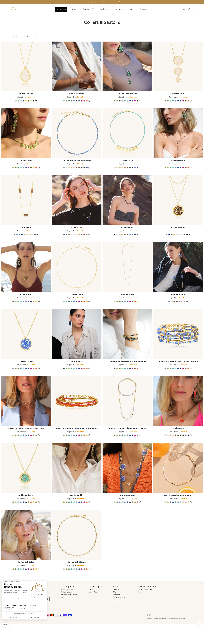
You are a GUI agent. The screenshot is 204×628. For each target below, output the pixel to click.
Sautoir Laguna (127, 495)
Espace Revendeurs (145, 589)
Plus (89, 101)
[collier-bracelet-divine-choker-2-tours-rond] (77, 401)
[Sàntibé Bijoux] (12, 9)
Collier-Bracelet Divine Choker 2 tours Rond (76, 428)
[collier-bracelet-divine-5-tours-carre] (127, 401)
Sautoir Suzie (127, 294)
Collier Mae (178, 428)
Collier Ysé (76, 227)
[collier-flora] (127, 200)
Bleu (76, 101)
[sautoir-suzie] (127, 267)
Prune (84, 234)
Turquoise (71, 101)
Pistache (18, 101)
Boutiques (143, 9)
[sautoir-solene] (178, 267)
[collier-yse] (77, 200)
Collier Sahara (26, 294)
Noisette (66, 234)
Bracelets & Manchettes (69, 594)
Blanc (66, 167)
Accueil (11, 37)
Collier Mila (127, 160)
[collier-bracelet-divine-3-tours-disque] (127, 334)
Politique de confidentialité (160, 618)
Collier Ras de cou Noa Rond (77, 160)
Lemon (66, 101)
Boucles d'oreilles (67, 589)
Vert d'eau (16, 301)
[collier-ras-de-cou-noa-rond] (77, 133)
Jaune (26, 101)
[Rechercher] (189, 9)
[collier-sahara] (26, 267)
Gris (33, 101)
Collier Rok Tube (26, 562)
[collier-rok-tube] (26, 535)
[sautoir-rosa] (77, 334)
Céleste (74, 101)
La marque (119, 9)
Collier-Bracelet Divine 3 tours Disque (127, 361)
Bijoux (74, 9)
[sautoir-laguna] (127, 468)
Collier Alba (178, 93)
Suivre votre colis (119, 597)
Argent (87, 234)
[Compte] (184, 9)
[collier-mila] (127, 133)
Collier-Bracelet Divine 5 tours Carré (127, 428)
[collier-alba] (178, 66)
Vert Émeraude (120, 101)
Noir (36, 101)
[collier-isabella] (26, 468)
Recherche (149, 618)
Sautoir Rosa (76, 361)
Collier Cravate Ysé (127, 93)
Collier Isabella (25, 495)
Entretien (116, 594)
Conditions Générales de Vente (177, 618)
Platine (184, 301)
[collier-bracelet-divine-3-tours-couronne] (178, 334)
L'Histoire (92, 589)
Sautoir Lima (26, 227)
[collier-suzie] (77, 267)
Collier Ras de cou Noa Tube (178, 495)
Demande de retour (120, 600)
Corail (87, 101)
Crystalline (21, 101)
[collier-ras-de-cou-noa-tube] (178, 468)
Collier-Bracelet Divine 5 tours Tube (26, 428)
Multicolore (84, 101)
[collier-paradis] (26, 334)
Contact (116, 589)
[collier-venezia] (77, 66)
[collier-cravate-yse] (127, 66)
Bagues (63, 597)
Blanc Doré (31, 101)
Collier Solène (178, 227)
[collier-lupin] (26, 133)
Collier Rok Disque (77, 562)
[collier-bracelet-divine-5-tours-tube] (26, 401)
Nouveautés (61, 9)
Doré (71, 167)
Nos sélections (103, 9)
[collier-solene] (178, 200)
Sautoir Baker (26, 93)
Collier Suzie (77, 294)
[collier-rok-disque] (77, 535)
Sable (16, 101)
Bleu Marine (23, 101)
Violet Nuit (82, 234)
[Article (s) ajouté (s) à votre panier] (194, 9)
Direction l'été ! (88, 9)
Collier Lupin (26, 160)
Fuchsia (82, 101)
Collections (19, 37)
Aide (131, 9)
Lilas (23, 301)
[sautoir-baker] (26, 66)
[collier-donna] (178, 133)
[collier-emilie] (77, 468)
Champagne (28, 101)
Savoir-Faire (93, 592)
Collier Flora (127, 227)
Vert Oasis (69, 101)
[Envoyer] (47, 599)
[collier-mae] (178, 401)
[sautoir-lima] (26, 200)
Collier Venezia (76, 93)
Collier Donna (178, 160)
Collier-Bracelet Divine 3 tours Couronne (178, 361)
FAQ (115, 592)
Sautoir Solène (178, 294)
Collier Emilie (76, 495)
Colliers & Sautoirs (67, 592)
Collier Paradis (25, 361)
